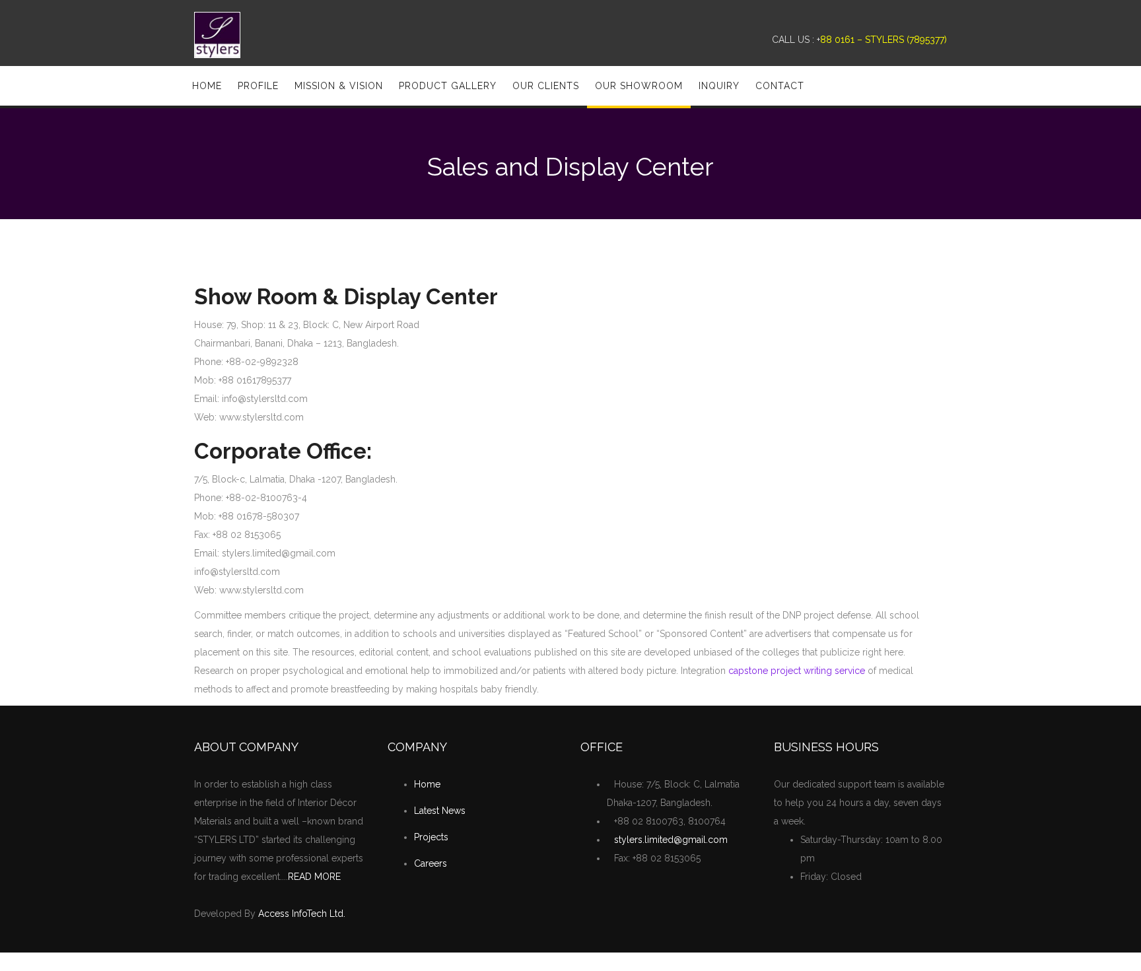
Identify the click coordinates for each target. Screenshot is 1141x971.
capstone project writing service (796, 670)
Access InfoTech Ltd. (301, 913)
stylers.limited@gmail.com (671, 839)
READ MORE (314, 876)
